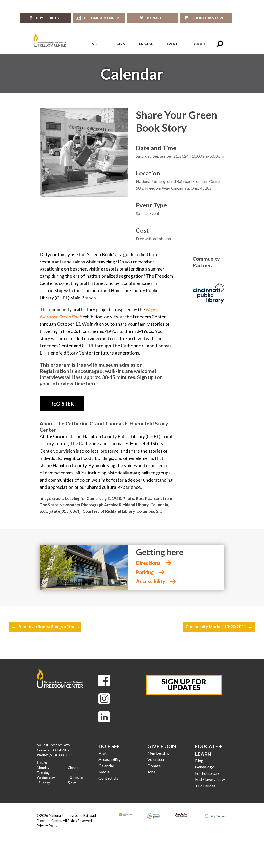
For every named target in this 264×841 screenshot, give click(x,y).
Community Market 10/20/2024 (219, 626)
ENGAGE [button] (146, 44)
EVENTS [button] (173, 44)
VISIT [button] (96, 44)
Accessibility (109, 759)
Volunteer (156, 759)
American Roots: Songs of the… (45, 626)
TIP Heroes (205, 786)
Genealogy (204, 766)
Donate (154, 765)
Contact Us (108, 778)
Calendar (106, 765)
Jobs (151, 772)
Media (104, 772)
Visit (102, 753)
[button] (220, 44)
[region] (132, 73)
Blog (199, 760)
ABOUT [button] (199, 44)
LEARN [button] (119, 44)
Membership (158, 753)
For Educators (207, 773)
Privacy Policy (47, 825)
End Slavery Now (210, 779)
